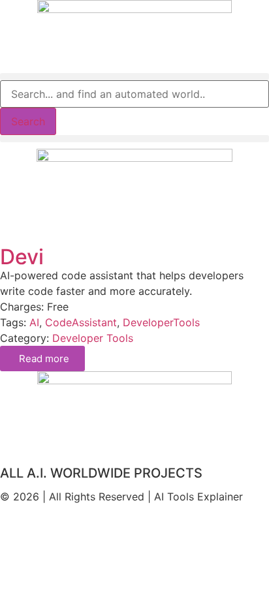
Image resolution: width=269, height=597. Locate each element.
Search (28, 121)
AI (34, 322)
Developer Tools (92, 337)
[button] (134, 76)
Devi (22, 256)
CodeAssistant (81, 322)
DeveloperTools (161, 322)
